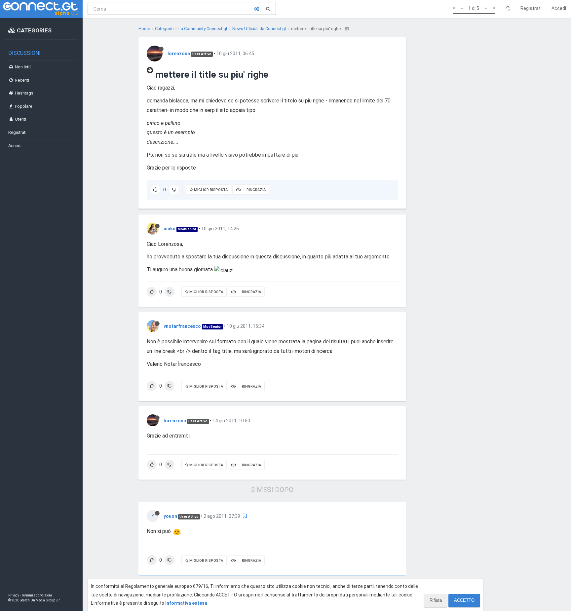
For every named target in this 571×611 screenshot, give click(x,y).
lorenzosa (179, 53)
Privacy (13, 595)
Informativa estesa (186, 603)
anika (169, 228)
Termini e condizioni (36, 595)
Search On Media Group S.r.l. (41, 600)
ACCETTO (464, 600)
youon (170, 516)
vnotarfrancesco (182, 326)
